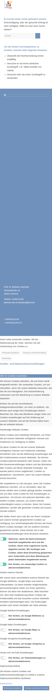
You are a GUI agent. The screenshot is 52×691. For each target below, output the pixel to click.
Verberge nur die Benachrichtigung (34, 353)
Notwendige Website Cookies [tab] (14, 430)
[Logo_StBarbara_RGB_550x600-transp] (21, 5)
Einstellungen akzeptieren (10, 353)
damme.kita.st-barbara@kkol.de (19, 302)
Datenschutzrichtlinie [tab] (10, 666)
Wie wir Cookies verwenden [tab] (13, 376)
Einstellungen (6, 358)
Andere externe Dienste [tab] (11, 572)
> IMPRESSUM (11, 319)
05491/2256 (18, 299)
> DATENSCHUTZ (13, 323)
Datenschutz (6, 683)
